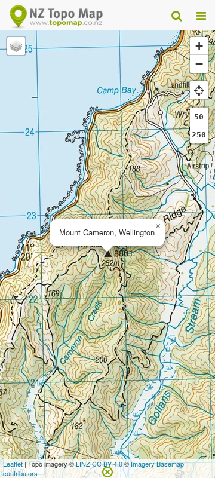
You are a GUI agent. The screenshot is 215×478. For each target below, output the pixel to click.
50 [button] (199, 116)
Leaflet (13, 463)
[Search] (176, 15)
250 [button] (199, 134)
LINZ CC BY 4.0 (99, 463)
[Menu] (201, 15)
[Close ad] (107, 471)
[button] (157, 226)
